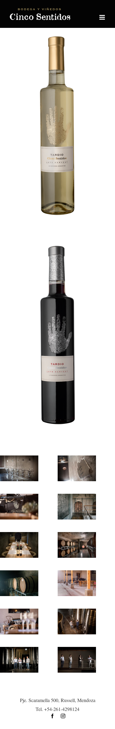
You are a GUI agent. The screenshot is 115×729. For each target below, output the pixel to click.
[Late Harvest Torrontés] (57, 36)
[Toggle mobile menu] (102, 17)
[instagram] (63, 716)
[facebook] (52, 716)
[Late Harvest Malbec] (57, 246)
